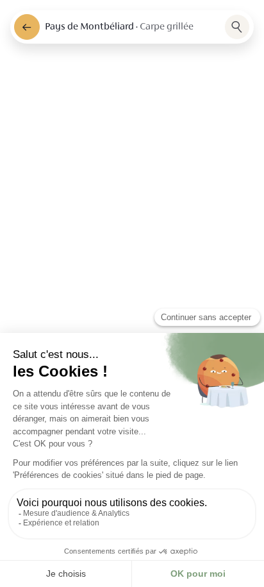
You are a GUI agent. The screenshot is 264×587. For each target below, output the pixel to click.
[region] (132, 293)
